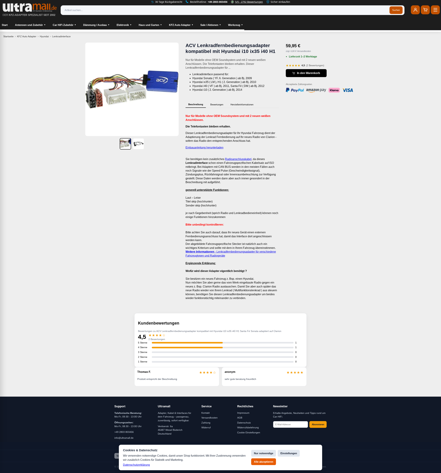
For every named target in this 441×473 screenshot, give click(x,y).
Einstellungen (288, 453)
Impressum (243, 412)
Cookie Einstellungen (248, 432)
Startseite (8, 36)
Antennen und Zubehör (29, 24)
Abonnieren (318, 424)
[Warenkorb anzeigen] (425, 9)
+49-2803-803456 (217, 1)
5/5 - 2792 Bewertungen (249, 1)
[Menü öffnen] (435, 9)
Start (5, 24)
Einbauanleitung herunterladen (204, 147)
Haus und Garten (149, 24)
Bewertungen (216, 104)
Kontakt (205, 412)
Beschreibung (195, 104)
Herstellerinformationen (241, 104)
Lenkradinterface (61, 36)
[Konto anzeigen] (415, 9)
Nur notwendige (263, 453)
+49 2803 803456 (124, 432)
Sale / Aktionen (209, 24)
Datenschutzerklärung (136, 464)
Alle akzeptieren (263, 461)
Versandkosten (209, 417)
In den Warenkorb (308, 73)
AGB (239, 417)
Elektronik (123, 24)
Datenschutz (244, 422)
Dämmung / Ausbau (95, 24)
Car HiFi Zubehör (63, 24)
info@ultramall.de (124, 437)
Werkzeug (234, 24)
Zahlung (205, 422)
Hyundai (44, 36)
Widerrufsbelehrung (248, 427)
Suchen (396, 10)
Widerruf (206, 427)
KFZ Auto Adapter (180, 24)
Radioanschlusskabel (238, 159)
